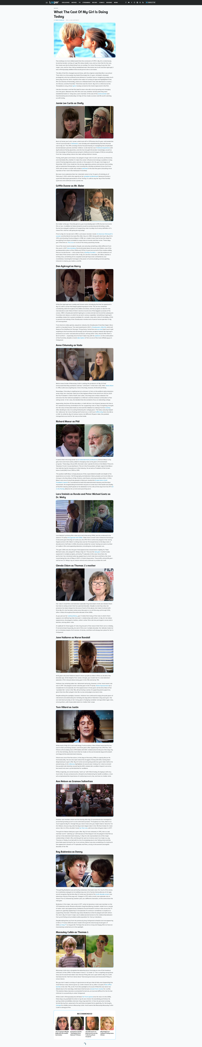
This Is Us (71, 242)
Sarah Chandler (59, 20)
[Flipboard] (137, 2)
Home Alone (109, 386)
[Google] (140, 2)
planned (85, 168)
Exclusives (66, 2)
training (107, 408)
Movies (74, 2)
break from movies (97, 989)
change (58, 1005)
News (116, 2)
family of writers (90, 252)
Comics (101, 2)
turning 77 (63, 925)
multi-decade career (102, 894)
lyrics (74, 86)
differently (99, 412)
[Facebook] (126, 2)
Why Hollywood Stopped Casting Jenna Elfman (107, 1033)
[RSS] (143, 2)
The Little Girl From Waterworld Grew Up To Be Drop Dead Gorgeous (91, 1034)
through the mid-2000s (74, 538)
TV (79, 2)
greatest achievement (91, 176)
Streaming (86, 2)
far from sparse (87, 997)
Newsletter (151, 2)
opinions (97, 336)
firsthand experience (103, 148)
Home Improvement (102, 686)
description (81, 338)
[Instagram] (134, 2)
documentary (71, 248)
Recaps (94, 2)
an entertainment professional (88, 460)
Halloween (74, 143)
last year (97, 552)
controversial (102, 94)
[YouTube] (129, 2)
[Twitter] (131, 2)
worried (99, 329)
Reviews (109, 2)
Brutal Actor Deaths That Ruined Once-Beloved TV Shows (76, 1033)
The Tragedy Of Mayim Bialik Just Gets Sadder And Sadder (62, 1033)
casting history (72, 616)
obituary (71, 764)
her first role (83, 828)
